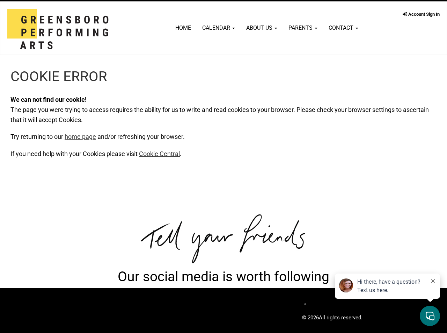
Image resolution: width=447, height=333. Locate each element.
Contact (342, 27)
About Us (260, 27)
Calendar (217, 27)
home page (80, 136)
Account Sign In (423, 14)
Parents (301, 27)
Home (183, 27)
